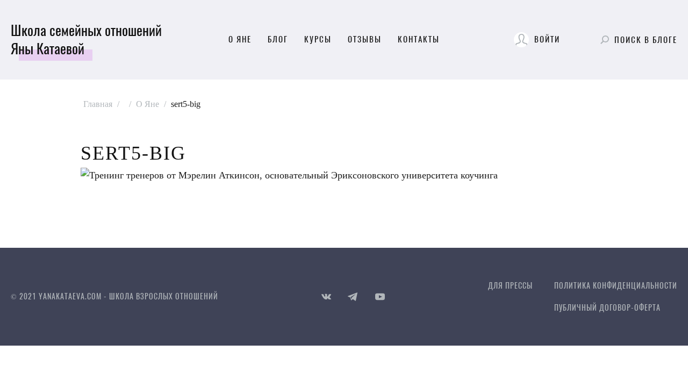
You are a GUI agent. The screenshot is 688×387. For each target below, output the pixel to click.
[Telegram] (353, 296)
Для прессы (510, 286)
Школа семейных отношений (86, 40)
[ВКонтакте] (326, 296)
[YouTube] (380, 296)
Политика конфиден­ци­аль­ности (615, 286)
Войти (547, 39)
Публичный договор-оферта (607, 308)
